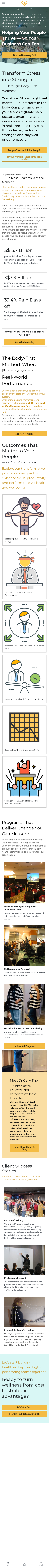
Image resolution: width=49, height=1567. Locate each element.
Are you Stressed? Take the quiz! (24, 150)
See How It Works (24, 433)
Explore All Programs (24, 1046)
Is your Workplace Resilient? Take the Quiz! (24, 158)
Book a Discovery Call (24, 55)
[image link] (24, 3)
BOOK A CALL (24, 1407)
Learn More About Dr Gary (24, 1148)
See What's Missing (24, 342)
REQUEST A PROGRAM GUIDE (24, 1414)
